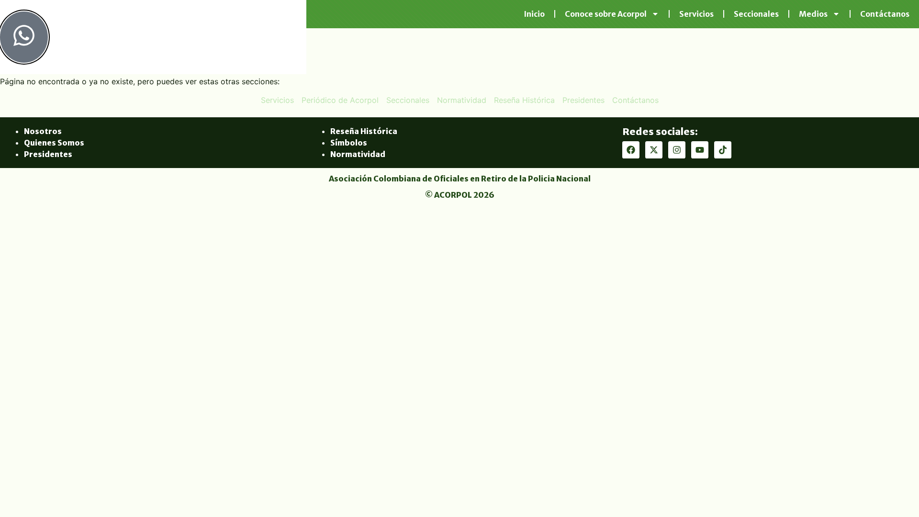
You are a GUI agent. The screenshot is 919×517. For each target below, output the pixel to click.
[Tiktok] (722, 149)
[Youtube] (699, 149)
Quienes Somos (54, 142)
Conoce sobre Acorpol (606, 14)
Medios (813, 14)
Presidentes (48, 154)
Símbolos (348, 142)
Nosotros (43, 131)
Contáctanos (884, 14)
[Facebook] (630, 149)
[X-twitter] (653, 149)
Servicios (696, 14)
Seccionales (756, 14)
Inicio (534, 14)
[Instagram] (676, 149)
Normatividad (357, 154)
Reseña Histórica (363, 131)
